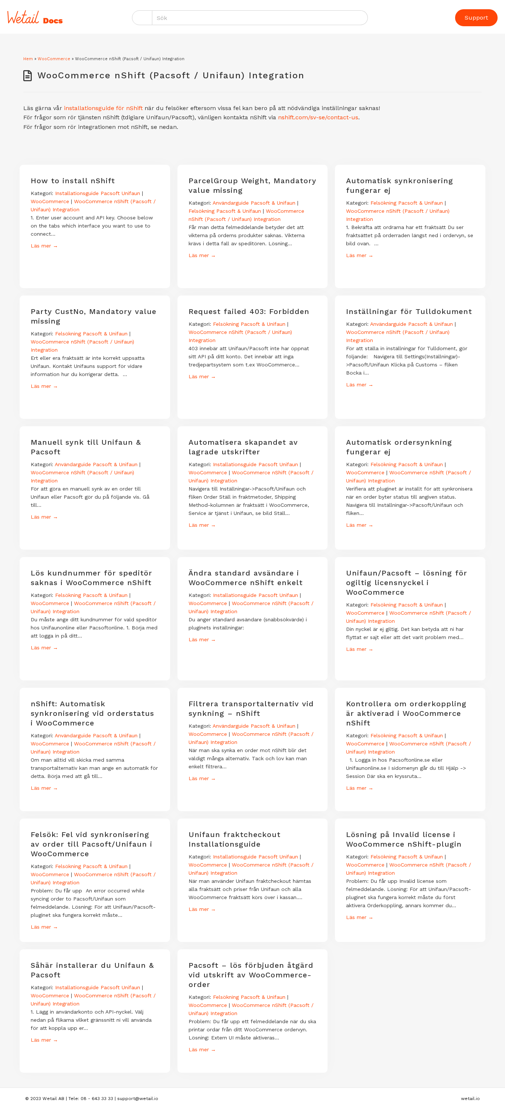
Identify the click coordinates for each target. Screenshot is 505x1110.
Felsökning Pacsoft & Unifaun (225, 211)
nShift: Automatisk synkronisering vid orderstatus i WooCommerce (92, 713)
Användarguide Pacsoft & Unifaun (254, 203)
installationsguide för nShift (103, 108)
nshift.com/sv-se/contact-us (318, 117)
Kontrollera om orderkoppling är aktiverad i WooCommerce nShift (406, 713)
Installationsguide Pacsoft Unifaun (97, 193)
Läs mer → (44, 245)
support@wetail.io (137, 1098)
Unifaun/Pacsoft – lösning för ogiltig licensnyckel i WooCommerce (406, 582)
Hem (28, 59)
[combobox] (260, 17)
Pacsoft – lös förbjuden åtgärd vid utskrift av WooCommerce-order (251, 975)
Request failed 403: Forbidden (249, 311)
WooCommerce (54, 59)
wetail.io (470, 1098)
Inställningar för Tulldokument (409, 311)
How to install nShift (73, 180)
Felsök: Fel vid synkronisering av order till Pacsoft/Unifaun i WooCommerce (91, 844)
